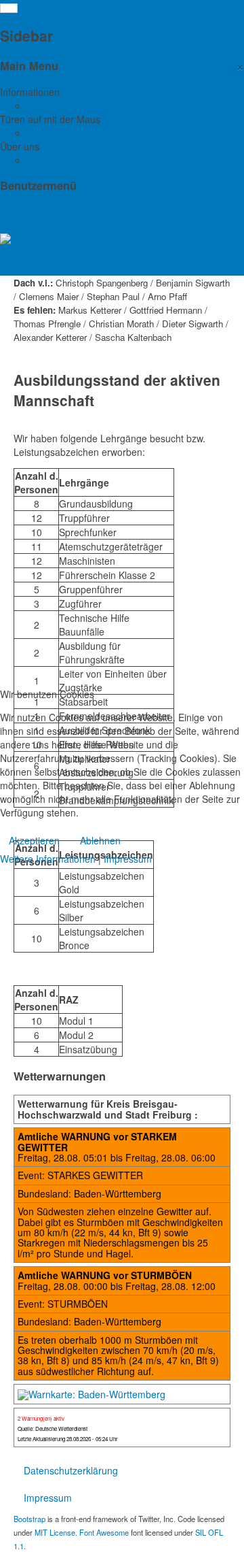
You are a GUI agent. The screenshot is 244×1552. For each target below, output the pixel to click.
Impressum (128, 858)
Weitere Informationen (48, 858)
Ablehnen (100, 840)
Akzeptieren (34, 840)
